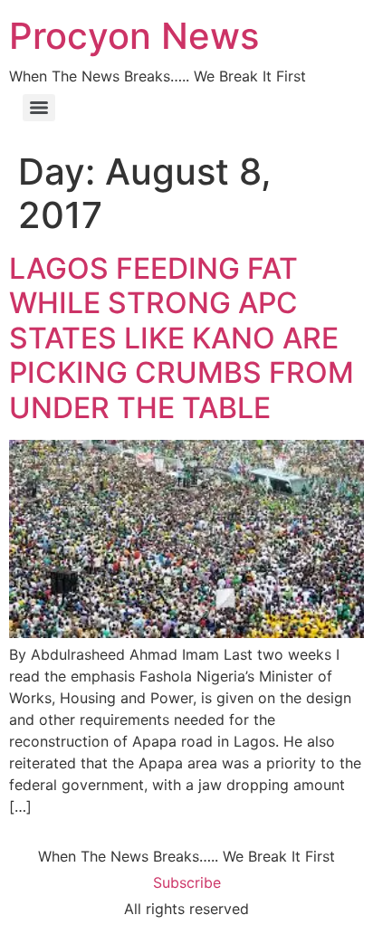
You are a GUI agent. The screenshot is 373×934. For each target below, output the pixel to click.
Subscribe (187, 882)
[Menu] (39, 107)
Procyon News (134, 36)
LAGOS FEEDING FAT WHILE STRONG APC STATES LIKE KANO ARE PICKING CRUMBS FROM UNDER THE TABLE (181, 338)
